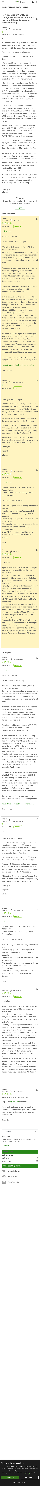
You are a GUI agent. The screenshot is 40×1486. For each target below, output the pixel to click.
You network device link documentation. (18, 365)
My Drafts (20, 1158)
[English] (20, 2)
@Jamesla (14, 1102)
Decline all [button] (29, 1477)
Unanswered (20, 1161)
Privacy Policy (29, 1474)
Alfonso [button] (4, 218)
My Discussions (7, 1155)
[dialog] (20, 1473)
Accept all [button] (10, 1477)
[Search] (33, 2)
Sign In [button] (20, 208)
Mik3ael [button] (4, 27)
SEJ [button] (3, 549)
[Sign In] (37, 2)
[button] (37, 19)
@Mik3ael (8, 231)
